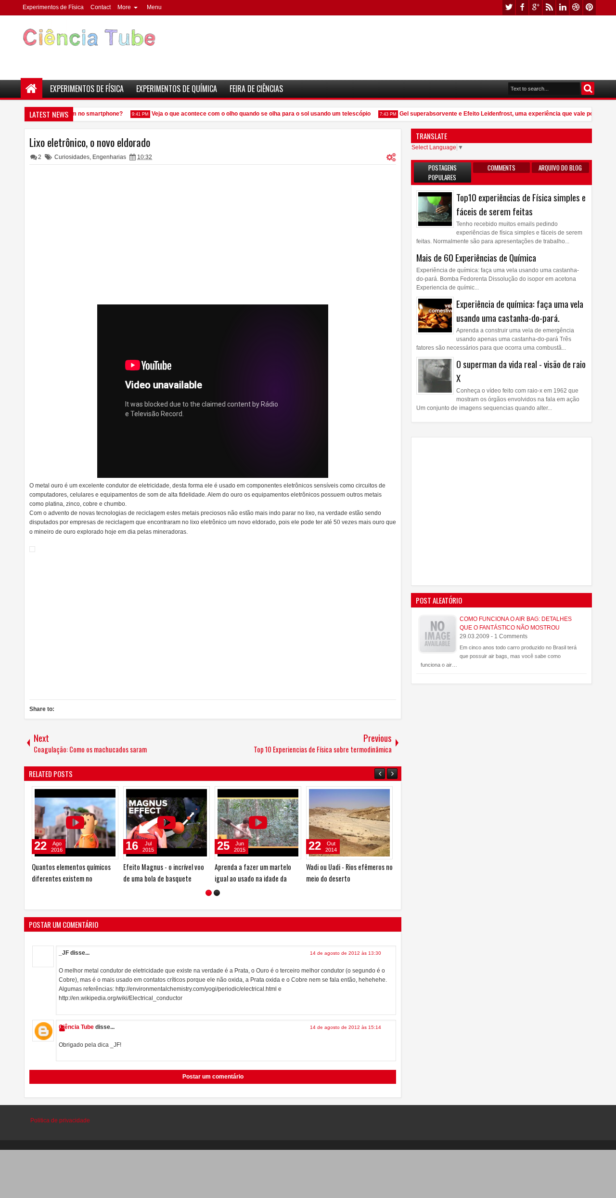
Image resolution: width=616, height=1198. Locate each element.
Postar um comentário (213, 1076)
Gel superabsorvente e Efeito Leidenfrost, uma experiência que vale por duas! (499, 113)
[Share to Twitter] (97, 796)
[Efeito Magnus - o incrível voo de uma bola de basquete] (166, 822)
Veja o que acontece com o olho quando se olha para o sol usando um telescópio (254, 113)
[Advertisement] (421, 44)
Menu (154, 7)
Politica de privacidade (60, 1120)
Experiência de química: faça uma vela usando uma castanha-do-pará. (519, 311)
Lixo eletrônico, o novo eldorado (89, 142)
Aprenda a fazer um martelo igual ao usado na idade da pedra (253, 878)
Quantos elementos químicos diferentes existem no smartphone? (71, 878)
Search (587, 88)
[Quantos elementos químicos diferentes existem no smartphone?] (75, 822)
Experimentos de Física (53, 7)
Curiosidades (72, 157)
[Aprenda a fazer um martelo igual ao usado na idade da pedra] (258, 822)
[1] (208, 893)
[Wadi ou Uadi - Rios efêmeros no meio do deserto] (349, 822)
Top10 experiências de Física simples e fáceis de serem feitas (521, 204)
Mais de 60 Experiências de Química (476, 257)
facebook (522, 7)
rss (549, 7)
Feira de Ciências (256, 88)
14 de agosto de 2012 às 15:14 (345, 1027)
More (124, 7)
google (535, 7)
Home (31, 88)
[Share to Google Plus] (108, 796)
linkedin (562, 7)
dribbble (576, 7)
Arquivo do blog (560, 167)
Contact (100, 7)
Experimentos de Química (176, 88)
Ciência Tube (76, 1027)
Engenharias (109, 157)
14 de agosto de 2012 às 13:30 (345, 953)
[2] (217, 893)
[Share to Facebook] (86, 796)
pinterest (589, 7)
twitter (508, 7)
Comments (501, 167)
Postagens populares (442, 172)
